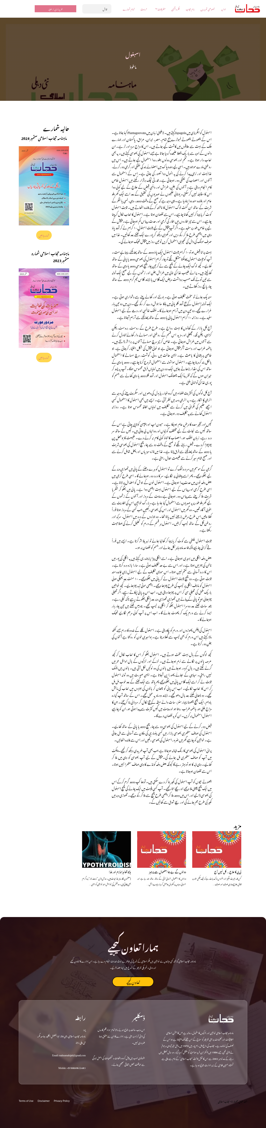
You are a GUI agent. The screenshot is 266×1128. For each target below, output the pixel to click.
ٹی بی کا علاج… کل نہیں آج (227, 871)
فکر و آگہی (175, 9)
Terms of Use (26, 1101)
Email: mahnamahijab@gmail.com (69, 1055)
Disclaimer (44, 1101)
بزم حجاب (190, 9)
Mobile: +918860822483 (72, 1067)
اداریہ (223, 9)
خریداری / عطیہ (55, 9)
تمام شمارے (128, 9)
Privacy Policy (62, 1101)
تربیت (143, 9)
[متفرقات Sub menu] (156, 8)
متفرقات (161, 9)
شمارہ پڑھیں (44, 235)
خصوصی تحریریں (208, 9)
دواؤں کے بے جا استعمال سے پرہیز (167, 871)
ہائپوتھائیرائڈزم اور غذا (120, 871)
